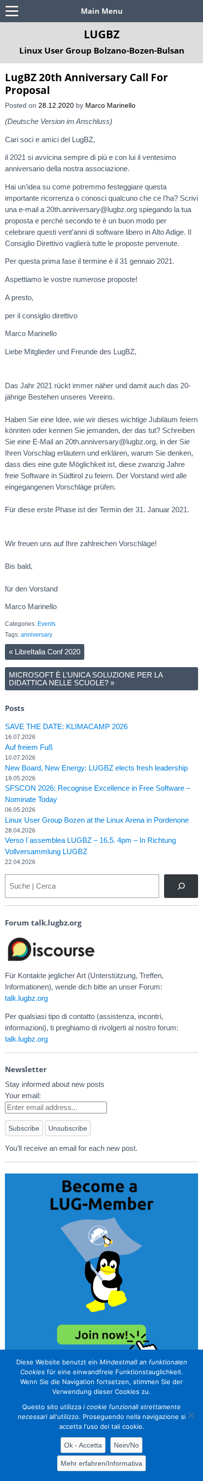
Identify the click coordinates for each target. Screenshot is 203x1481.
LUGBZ (102, 34)
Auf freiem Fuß (29, 747)
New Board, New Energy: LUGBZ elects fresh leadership (96, 768)
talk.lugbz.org (26, 998)
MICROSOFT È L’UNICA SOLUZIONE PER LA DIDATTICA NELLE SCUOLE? (86, 678)
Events (46, 623)
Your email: (23, 1095)
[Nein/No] (191, 1415)
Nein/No (126, 1445)
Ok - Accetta (83, 1445)
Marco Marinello (110, 105)
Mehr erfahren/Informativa (101, 1463)
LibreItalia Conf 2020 (44, 652)
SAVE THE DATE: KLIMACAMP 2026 (66, 726)
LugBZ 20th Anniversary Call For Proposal (86, 83)
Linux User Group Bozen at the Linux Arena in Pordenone (97, 820)
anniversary (36, 634)
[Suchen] (181, 886)
